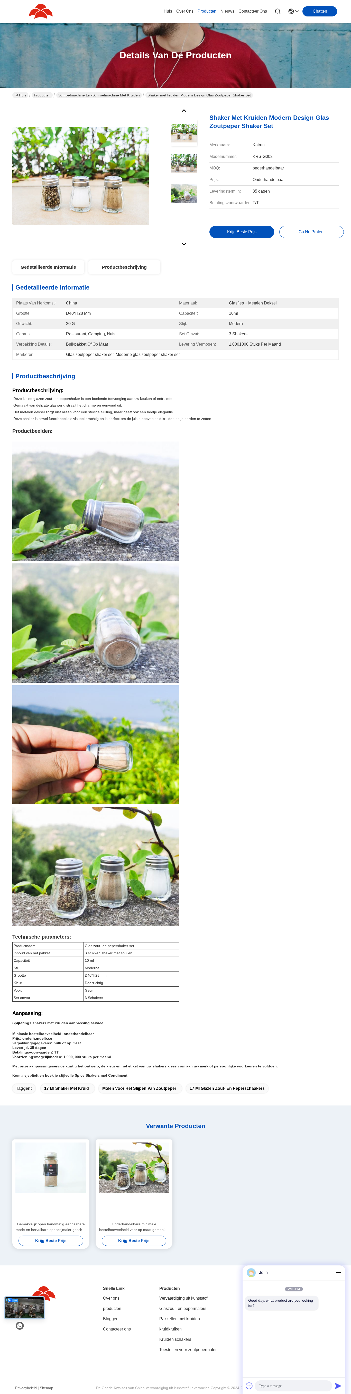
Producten (42, 95)
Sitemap (46, 1388)
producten (207, 11)
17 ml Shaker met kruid (66, 1088)
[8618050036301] (19, 1326)
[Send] (338, 1385)
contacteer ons (252, 11)
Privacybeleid (26, 1388)
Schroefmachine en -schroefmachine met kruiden (99, 95)
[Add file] (249, 1385)
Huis (168, 11)
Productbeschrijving (124, 267)
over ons (184, 11)
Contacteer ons (117, 1329)
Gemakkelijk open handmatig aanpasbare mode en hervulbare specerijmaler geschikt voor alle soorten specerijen (51, 1227)
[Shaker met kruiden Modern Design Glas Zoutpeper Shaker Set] (80, 175)
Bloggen (110, 1319)
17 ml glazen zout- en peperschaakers (227, 1088)
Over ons (111, 1298)
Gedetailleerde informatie (48, 267)
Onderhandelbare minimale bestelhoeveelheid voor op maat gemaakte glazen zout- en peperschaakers (134, 1227)
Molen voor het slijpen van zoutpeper (139, 1088)
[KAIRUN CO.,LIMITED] (40, 11)
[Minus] (338, 1273)
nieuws (227, 11)
